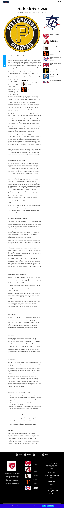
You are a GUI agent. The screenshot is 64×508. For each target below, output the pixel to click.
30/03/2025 (29, 84)
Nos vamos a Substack (54, 34)
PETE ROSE (51, 483)
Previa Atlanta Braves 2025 (55, 80)
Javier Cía (21, 12)
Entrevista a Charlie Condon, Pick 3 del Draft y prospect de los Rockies (52, 492)
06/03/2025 (51, 468)
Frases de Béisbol (51, 481)
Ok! (44, 505)
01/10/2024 (51, 484)
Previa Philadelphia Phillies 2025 (35, 487)
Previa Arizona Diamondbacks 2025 (36, 468)
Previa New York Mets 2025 (55, 74)
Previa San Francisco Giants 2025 (35, 481)
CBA (12, 83)
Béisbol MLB (51, 462)
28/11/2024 (51, 477)
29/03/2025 (29, 90)
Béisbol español (51, 472)
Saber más (50, 505)
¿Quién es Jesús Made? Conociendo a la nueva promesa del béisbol (51, 465)
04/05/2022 (27, 12)
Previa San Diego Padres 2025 (34, 82)
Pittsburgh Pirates (26, 59)
